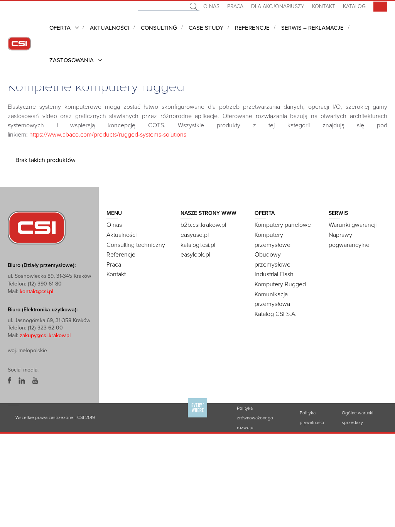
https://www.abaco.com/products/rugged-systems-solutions (107, 135)
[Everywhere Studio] (197, 417)
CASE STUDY (206, 27)
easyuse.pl (195, 235)
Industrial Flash (274, 274)
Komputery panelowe (283, 225)
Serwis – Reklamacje (312, 27)
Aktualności (109, 27)
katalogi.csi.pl (198, 245)
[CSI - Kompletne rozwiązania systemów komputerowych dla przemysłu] (37, 227)
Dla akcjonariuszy (277, 6)
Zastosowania (71, 60)
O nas (211, 6)
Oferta (60, 27)
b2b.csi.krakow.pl (203, 225)
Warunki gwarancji (352, 225)
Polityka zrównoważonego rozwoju (255, 417)
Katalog (354, 6)
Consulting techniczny (135, 245)
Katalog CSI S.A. (276, 314)
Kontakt (323, 6)
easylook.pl (195, 254)
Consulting (159, 27)
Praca (235, 6)
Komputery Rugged (280, 284)
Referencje (252, 27)
